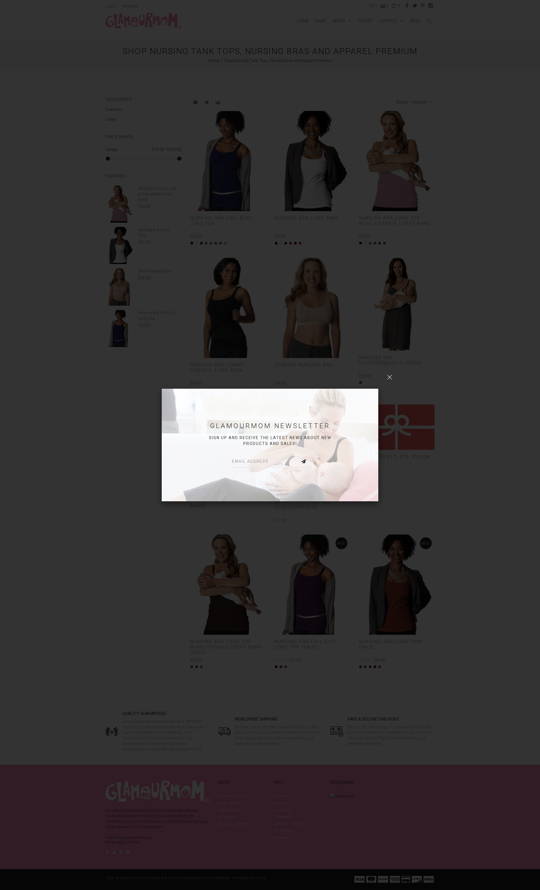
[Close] (389, 377)
